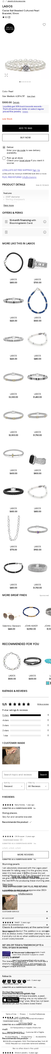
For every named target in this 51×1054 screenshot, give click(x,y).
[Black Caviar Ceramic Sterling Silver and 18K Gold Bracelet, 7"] (13, 263)
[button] (25, 54)
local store (24, 161)
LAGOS (7, 6)
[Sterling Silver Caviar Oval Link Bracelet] (37, 568)
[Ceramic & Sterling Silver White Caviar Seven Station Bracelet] (13, 339)
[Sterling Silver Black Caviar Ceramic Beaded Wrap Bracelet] (32, 661)
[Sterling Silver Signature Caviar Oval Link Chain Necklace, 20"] (13, 530)
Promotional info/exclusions (24, 965)
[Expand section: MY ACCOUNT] (25, 918)
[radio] (48, 683)
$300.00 (7, 102)
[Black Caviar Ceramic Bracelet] (13, 492)
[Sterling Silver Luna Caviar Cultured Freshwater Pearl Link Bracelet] (12, 661)
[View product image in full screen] (6, 75)
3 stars (6, 725)
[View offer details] (25, 222)
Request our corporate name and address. (28, 1044)
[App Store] (10, 1000)
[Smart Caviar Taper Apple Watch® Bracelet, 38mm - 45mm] (37, 453)
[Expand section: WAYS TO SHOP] (25, 931)
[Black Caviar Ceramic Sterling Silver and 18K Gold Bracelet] (13, 568)
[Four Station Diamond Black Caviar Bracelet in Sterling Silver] (37, 377)
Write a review (43, 704)
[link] (13, 281)
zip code (21, 150)
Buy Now (25, 137)
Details (16, 102)
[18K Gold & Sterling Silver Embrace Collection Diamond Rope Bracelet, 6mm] (37, 415)
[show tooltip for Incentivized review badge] (20, 1021)
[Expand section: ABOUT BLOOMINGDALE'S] (25, 925)
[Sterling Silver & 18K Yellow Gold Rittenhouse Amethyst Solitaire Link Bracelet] (37, 530)
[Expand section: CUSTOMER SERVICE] (25, 911)
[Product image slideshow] (25, 54)
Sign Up (36, 170)
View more (8, 205)
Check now (41, 965)
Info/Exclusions (29, 177)
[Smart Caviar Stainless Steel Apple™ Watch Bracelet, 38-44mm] (37, 263)
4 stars (6, 720)
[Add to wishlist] (44, 24)
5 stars (6, 715)
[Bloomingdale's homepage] (3, 1)
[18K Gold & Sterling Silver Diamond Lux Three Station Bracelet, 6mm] (13, 377)
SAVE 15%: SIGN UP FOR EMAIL (26, 877)
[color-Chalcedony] (47, 683)
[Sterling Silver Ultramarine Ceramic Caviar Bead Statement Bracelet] (37, 301)
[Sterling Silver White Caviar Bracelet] (37, 339)
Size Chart (31, 96)
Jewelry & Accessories (16, 1)
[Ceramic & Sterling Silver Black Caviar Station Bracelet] (13, 301)
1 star (5, 735)
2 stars (6, 730)
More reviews (25, 854)
